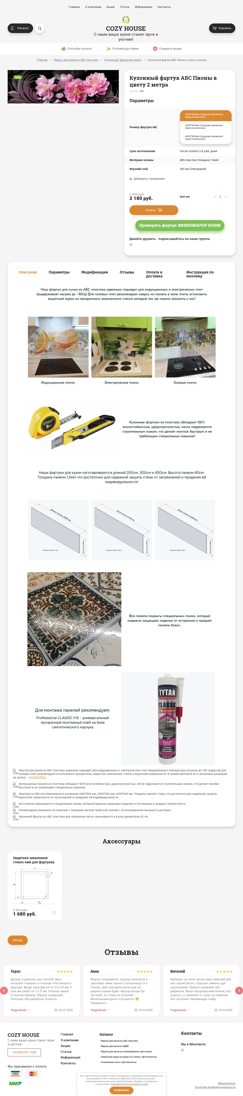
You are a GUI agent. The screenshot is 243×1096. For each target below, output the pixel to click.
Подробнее (18, 1010)
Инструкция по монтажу (200, 274)
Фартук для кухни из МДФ (115, 1046)
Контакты (164, 7)
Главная (74, 7)
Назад (17, 940)
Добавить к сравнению (149, 178)
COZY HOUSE (126, 28)
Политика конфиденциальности (215, 1087)
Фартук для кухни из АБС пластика (119, 1040)
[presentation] (4, 991)
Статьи (125, 7)
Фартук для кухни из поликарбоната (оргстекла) (126, 1051)
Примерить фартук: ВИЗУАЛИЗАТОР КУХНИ (179, 225)
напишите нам (24, 1052)
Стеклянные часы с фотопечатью (119, 1062)
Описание (28, 272)
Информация (143, 7)
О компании (93, 7)
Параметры (59, 272)
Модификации (94, 272)
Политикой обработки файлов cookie (129, 1084)
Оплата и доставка (154, 274)
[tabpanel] (35, 886)
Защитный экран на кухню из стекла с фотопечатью (129, 1056)
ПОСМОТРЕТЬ (37, 777)
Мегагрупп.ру (226, 1083)
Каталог (23, 28)
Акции (111, 7)
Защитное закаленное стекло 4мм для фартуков (33, 860)
